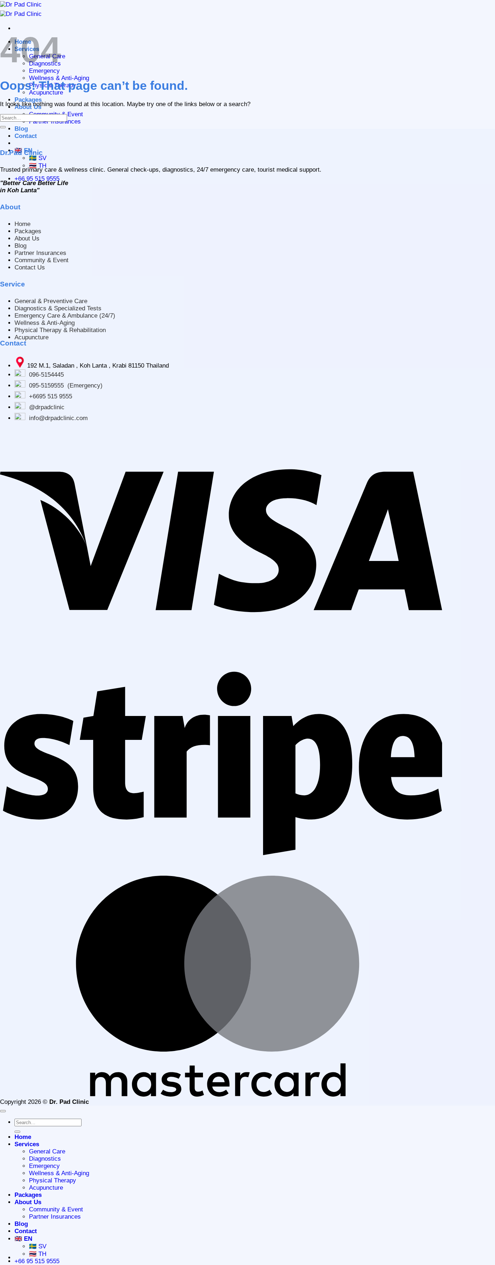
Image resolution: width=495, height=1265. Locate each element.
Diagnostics (45, 1158)
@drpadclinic (47, 407)
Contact (25, 136)
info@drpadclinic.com (58, 418)
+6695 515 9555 (50, 396)
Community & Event (41, 260)
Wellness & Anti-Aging (59, 78)
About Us (26, 238)
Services (26, 1144)
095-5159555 (46, 385)
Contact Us (29, 267)
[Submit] (3, 127)
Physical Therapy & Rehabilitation (60, 330)
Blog (21, 128)
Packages (28, 99)
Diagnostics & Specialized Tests (57, 308)
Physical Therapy (52, 1180)
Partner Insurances (40, 253)
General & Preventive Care (50, 301)
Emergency (44, 70)
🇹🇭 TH (37, 165)
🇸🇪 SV (37, 158)
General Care (47, 1151)
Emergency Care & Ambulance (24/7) (64, 315)
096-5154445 (46, 374)
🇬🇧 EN (23, 1238)
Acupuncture (31, 337)
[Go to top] (3, 1111)
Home (22, 224)
